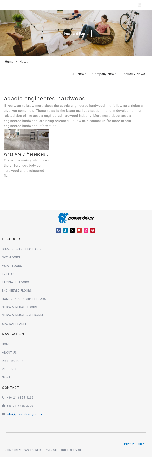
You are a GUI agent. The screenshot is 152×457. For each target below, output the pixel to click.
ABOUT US (9, 352)
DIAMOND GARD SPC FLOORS (23, 249)
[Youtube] (79, 230)
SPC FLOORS (11, 257)
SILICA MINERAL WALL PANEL (23, 315)
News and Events (76, 34)
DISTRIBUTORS (13, 360)
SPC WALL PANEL (14, 323)
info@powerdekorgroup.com (27, 414)
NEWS (6, 377)
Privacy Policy (134, 443)
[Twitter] (72, 230)
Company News (104, 74)
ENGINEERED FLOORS (17, 290)
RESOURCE (10, 369)
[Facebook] (58, 230)
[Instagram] (86, 230)
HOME (6, 344)
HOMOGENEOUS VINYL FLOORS (24, 298)
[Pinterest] (92, 230)
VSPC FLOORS (12, 265)
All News (79, 74)
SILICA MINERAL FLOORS (19, 307)
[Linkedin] (65, 230)
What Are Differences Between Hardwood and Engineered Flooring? (26, 154)
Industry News (134, 74)
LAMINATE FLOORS (15, 282)
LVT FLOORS (11, 274)
